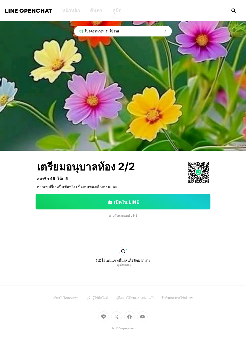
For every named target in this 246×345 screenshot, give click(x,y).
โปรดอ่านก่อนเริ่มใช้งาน (102, 31)
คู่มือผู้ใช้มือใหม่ (101, 298)
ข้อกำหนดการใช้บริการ (177, 298)
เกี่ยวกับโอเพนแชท (69, 298)
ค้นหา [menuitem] (96, 10)
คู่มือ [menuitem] (116, 10)
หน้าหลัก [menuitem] (71, 10)
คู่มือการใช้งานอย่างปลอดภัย (138, 298)
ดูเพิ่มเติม (123, 265)
